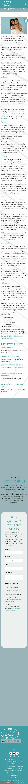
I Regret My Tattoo (7, 347)
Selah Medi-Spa (5, 63)
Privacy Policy (17, 608)
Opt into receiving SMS (12, 587)
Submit (7, 615)
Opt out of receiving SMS (13, 590)
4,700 (5, 118)
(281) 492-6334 (11, 336)
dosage (15, 269)
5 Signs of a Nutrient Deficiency (12, 365)
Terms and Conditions (10, 610)
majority (20, 55)
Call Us (8, 782)
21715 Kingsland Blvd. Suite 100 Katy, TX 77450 (14, 781)
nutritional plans (13, 65)
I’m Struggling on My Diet (10, 356)
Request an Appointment (11, 741)
